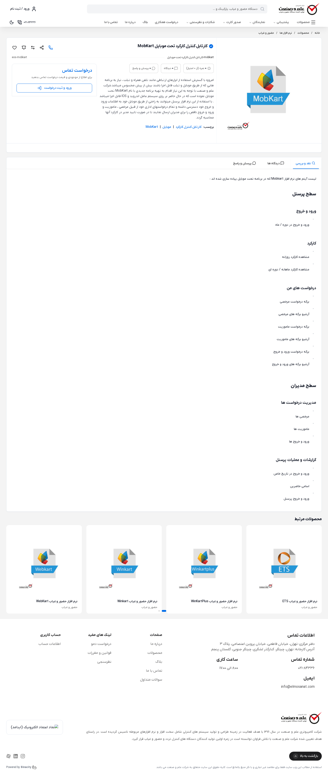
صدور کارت (233, 22)
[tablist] (164, 163)
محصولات (303, 22)
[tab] (306, 163)
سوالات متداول (151, 679)
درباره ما (130, 22)
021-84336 (306, 668)
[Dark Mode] (11, 22)
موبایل (166, 127)
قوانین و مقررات (99, 653)
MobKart (152, 127)
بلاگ (145, 22)
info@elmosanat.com (298, 687)
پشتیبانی (283, 22)
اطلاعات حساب (49, 644)
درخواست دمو (101, 644)
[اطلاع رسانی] (24, 47)
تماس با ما (111, 22)
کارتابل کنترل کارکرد (188, 127)
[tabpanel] (164, 341)
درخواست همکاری (166, 22)
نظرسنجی (104, 662)
